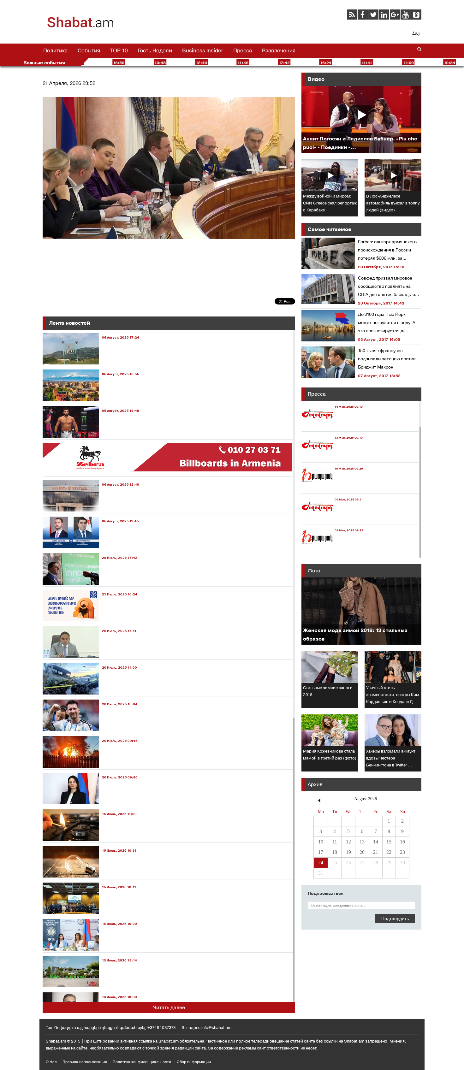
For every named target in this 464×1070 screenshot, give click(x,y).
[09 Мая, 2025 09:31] (332, 518)
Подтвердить (395, 918)
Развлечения (278, 50)
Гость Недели (155, 50)
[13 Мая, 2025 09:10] (332, 456)
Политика (55, 50)
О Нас (51, 1061)
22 (388, 852)
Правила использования (84, 1061)
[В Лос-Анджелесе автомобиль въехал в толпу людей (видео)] (393, 175)
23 (402, 852)
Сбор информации (194, 1061)
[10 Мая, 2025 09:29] (332, 487)
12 (348, 841)
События (89, 50)
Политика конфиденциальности (142, 1061)
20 (362, 852)
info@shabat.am (216, 1027)
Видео (316, 79)
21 (375, 852)
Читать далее (169, 1007)
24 (320, 862)
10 (320, 841)
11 (334, 841)
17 (320, 852)
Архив (315, 784)
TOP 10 (119, 50)
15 (388, 841)
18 (334, 852)
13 (362, 841)
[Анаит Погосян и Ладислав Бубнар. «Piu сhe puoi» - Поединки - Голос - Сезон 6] (361, 119)
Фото (314, 570)
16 (402, 841)
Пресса (242, 50)
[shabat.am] (80, 26)
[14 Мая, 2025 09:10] (332, 425)
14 (375, 841)
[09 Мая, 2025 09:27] (332, 549)
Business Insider (202, 50)
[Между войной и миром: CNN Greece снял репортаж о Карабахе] (329, 175)
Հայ (415, 33)
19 (348, 852)
